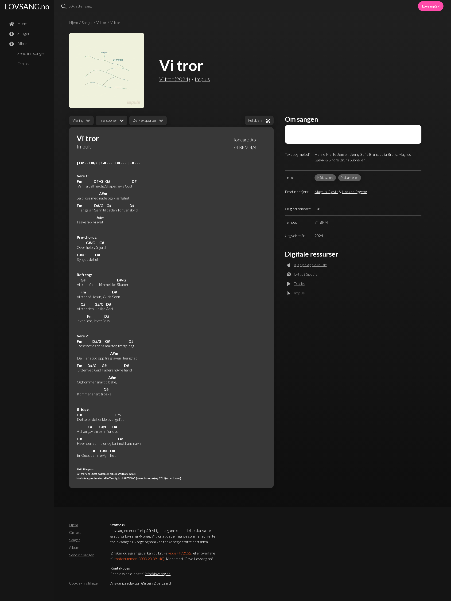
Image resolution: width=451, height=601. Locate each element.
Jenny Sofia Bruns (364, 154)
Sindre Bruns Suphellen (347, 160)
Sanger (87, 22)
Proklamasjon (349, 178)
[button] (81, 120)
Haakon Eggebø (354, 191)
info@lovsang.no (158, 573)
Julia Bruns (388, 154)
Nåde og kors (325, 178)
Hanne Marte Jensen (332, 154)
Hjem (73, 22)
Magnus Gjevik (326, 191)
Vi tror (101, 22)
